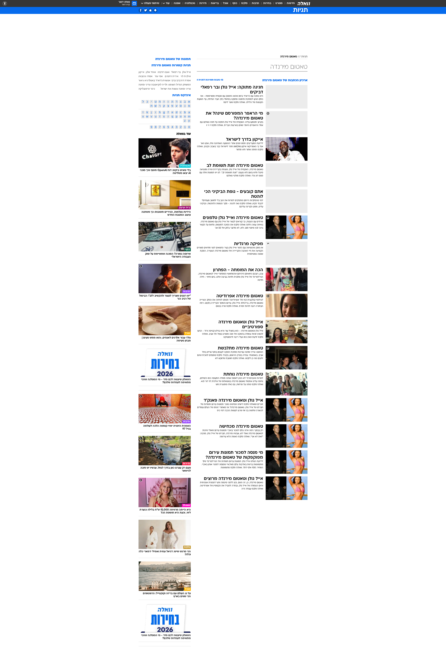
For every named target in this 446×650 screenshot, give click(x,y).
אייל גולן (186, 72)
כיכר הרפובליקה (147, 88)
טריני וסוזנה (145, 84)
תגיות (304, 56)
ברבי (178, 80)
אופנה (177, 3)
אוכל (225, 3)
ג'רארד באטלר (155, 80)
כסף (234, 3)
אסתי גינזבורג (145, 76)
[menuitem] (289, 3)
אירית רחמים (171, 76)
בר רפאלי (176, 72)
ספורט (279, 3)
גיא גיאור (143, 80)
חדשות (291, 3)
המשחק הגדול (183, 84)
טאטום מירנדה (288, 56)
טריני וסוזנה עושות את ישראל (176, 88)
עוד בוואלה (183, 134)
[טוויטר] (145, 10)
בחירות (267, 3)
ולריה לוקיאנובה (159, 84)
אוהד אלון (151, 72)
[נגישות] (5, 3)
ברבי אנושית (169, 80)
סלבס (244, 3)
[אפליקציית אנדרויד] (155, 10)
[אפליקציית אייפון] (150, 10)
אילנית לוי (186, 76)
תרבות (255, 3)
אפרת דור (186, 80)
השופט (171, 84)
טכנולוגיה (190, 3)
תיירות (203, 3)
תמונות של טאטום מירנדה (173, 59)
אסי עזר (159, 76)
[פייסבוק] (141, 10)
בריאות (215, 3)
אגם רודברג (164, 72)
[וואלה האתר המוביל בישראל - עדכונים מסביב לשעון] (304, 3)
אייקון (141, 72)
